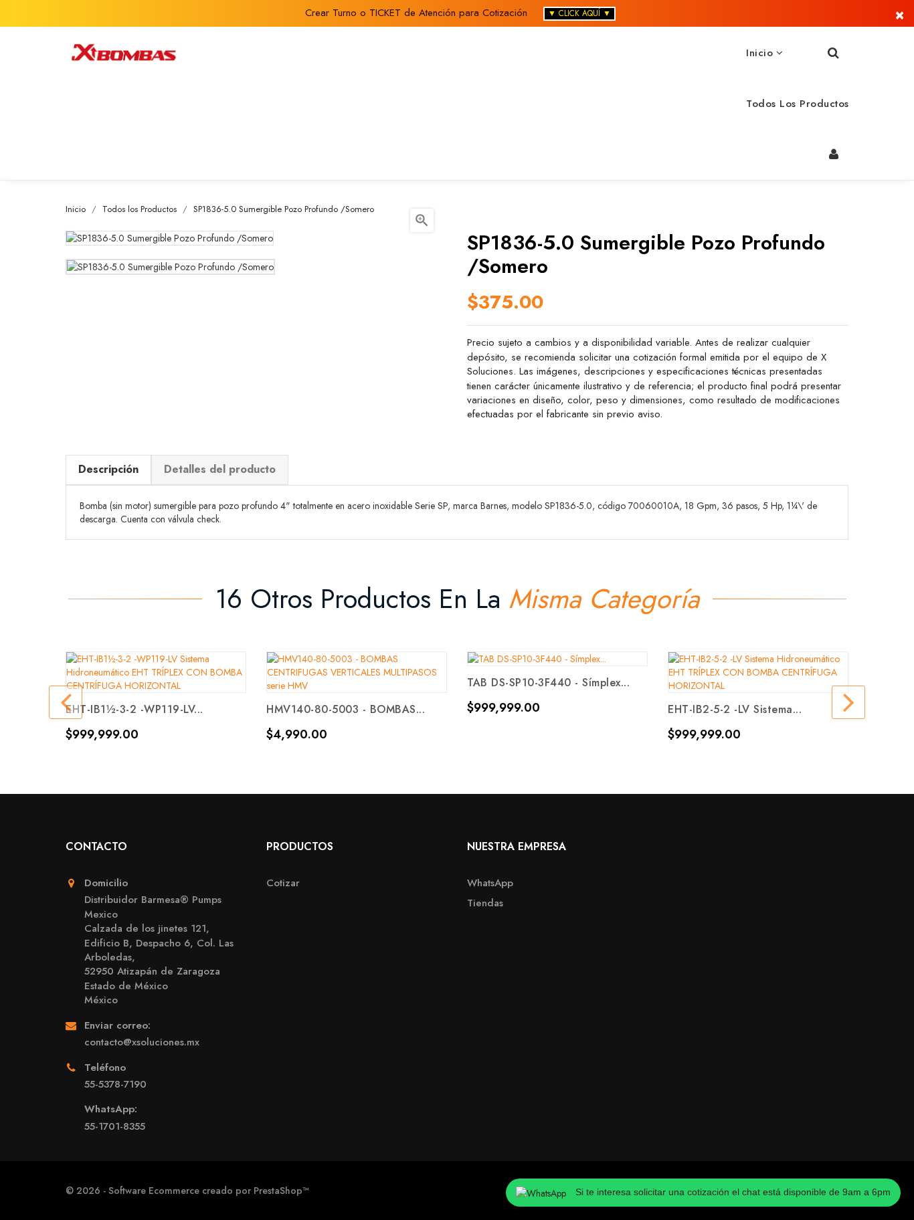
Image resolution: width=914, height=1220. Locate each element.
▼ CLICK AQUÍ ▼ (579, 13)
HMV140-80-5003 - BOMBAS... (345, 709)
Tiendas (485, 903)
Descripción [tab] (108, 469)
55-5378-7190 (115, 1085)
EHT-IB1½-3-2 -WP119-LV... (134, 709)
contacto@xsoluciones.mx (141, 1042)
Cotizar (283, 883)
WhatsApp (490, 883)
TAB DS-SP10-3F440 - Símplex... (548, 682)
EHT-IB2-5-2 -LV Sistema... (735, 709)
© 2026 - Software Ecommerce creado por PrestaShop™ (187, 1190)
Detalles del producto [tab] (220, 469)
